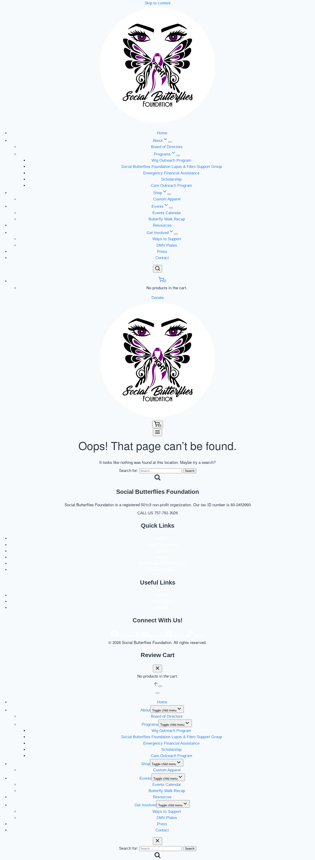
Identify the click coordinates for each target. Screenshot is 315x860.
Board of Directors (167, 147)
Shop (145, 764)
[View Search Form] (157, 268)
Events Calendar (166, 213)
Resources (162, 225)
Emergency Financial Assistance (171, 173)
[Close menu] (157, 693)
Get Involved (145, 805)
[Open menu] (157, 432)
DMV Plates (167, 245)
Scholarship (171, 179)
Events (146, 778)
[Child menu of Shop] (169, 194)
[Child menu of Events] (171, 207)
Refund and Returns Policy (162, 563)
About (145, 710)
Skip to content (157, 3)
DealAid (162, 608)
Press (162, 251)
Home (162, 133)
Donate (158, 297)
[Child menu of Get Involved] (176, 234)
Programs (150, 724)
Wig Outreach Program (171, 160)
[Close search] (157, 841)
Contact (162, 258)
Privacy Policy (162, 569)
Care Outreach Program (171, 185)
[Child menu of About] (170, 142)
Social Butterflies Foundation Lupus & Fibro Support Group (171, 166)
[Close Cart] (157, 668)
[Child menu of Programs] (178, 155)
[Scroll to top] (155, 685)
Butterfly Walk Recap (167, 219)
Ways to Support (166, 239)
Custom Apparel (167, 199)
